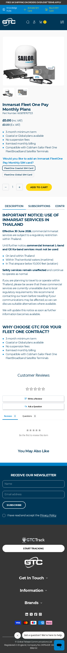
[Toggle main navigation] (62, 22)
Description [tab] (14, 206)
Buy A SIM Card (53, 9)
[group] (8, 92)
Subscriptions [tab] (39, 206)
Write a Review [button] (35, 398)
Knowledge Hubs (12, 9)
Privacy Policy (48, 515)
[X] (31, 614)
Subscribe (14, 505)
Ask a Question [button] (35, 406)
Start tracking (33, 548)
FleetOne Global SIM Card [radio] (18, 174)
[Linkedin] (26, 614)
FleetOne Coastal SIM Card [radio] (18, 168)
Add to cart (39, 187)
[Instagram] (40, 614)
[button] (28, 22)
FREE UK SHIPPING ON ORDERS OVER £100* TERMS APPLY (33, 2)
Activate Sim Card (33, 9)
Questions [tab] (27, 416)
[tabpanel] (33, 286)
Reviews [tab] (8, 416)
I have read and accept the (31, 515)
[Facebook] (35, 614)
